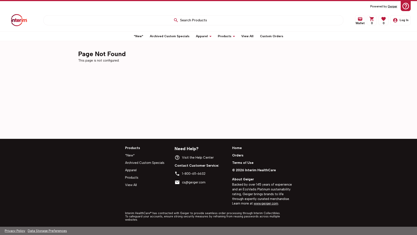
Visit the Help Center (198, 157)
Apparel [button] (202, 36)
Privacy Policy (15, 231)
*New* (130, 155)
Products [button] (224, 36)
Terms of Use (242, 163)
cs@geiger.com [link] (193, 182)
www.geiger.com (266, 203)
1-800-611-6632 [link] (193, 174)
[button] (384, 20)
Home (237, 148)
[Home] (19, 20)
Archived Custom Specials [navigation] (144, 163)
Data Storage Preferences (47, 231)
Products (131, 178)
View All (131, 185)
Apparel (131, 170)
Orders (237, 155)
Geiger (392, 6)
